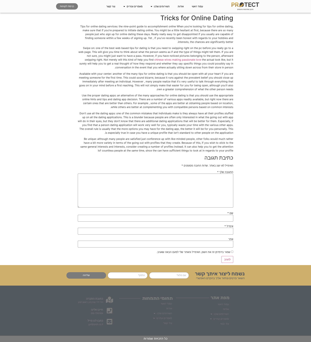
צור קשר (110, 6)
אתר (230, 239)
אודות (181, 6)
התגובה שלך (225, 172)
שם (230, 213)
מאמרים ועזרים (135, 6)
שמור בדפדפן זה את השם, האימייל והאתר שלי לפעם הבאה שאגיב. (193, 252)
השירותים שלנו (162, 6)
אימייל (229, 226)
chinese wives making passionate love (177, 59)
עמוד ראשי (197, 6)
